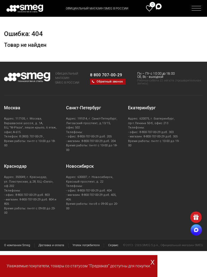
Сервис (113, 245)
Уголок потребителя (86, 245)
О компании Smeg (17, 245)
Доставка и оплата (51, 245)
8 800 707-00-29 (106, 74)
